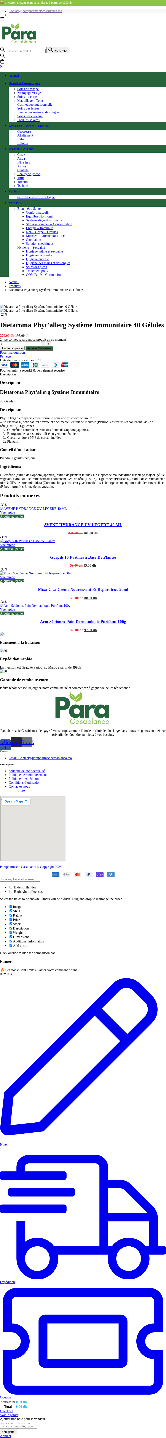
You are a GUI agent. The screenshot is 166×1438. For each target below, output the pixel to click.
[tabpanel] (83, 434)
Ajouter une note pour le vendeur (22, 1419)
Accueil (14, 282)
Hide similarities (24, 887)
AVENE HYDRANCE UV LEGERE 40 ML (83, 525)
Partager (5, 356)
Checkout (6, 1411)
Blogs (21, 790)
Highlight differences (28, 891)
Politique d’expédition (24, 778)
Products (15, 286)
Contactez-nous (19, 786)
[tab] (83, 374)
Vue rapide (7, 512)
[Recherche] (83, 56)
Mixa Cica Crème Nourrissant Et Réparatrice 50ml (83, 589)
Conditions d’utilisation (24, 782)
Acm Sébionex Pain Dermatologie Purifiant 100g (83, 621)
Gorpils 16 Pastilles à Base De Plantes (83, 557)
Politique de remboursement (28, 775)
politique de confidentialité (27, 771)
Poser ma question (12, 352)
